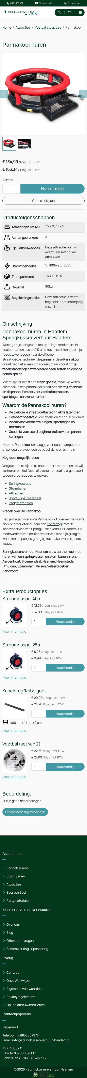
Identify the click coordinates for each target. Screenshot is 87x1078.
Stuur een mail (45, 3)
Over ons (13, 924)
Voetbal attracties (48, 27)
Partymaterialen (21, 503)
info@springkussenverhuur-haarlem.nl (41, 1040)
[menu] (80, 12)
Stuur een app (74, 3)
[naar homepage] (21, 12)
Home (6, 27)
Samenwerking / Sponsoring (27, 948)
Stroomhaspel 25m (21, 645)
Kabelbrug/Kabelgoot (24, 691)
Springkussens (20, 483)
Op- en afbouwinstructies (25, 1005)
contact (53, 524)
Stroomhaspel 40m (21, 599)
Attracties (23, 27)
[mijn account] (59, 12)
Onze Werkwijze (18, 980)
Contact (12, 972)
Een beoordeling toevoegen (25, 812)
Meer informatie (14, 631)
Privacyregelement (20, 997)
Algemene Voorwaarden (24, 988)
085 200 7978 (16, 3)
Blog (9, 932)
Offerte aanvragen (20, 940)
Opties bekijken (43, 200)
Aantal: (7, 180)
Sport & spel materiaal (25, 498)
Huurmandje (52, 188)
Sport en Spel (16, 892)
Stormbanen (18, 488)
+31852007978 (28, 1035)
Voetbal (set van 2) (21, 744)
